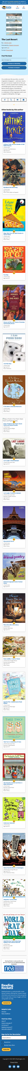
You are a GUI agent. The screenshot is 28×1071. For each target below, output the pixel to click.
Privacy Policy (14, 1062)
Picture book (9, 50)
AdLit (4, 1021)
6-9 (8, 47)
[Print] (24, 99)
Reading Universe (7, 1027)
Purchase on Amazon (14, 67)
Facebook (10, 1066)
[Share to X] (11, 99)
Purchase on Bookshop (14, 63)
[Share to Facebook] (5, 99)
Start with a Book (7, 1029)
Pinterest (14, 1066)
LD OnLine (5, 1025)
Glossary (4, 1011)
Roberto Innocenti (14, 45)
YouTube (18, 1066)
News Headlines (6, 1013)
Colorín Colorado (7, 1023)
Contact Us (6, 1003)
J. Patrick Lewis (8, 43)
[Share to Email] (17, 99)
